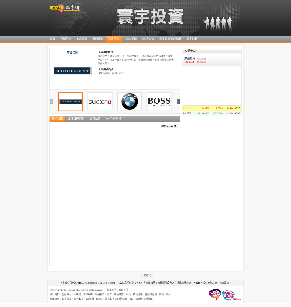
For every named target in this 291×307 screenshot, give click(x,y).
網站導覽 (119, 294)
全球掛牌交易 (76, 118)
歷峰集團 (72, 52)
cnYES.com (79, 290)
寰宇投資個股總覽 (170, 38)
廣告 (161, 294)
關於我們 (54, 294)
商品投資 (81, 38)
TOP (146, 275)
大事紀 (77, 294)
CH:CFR (187, 108)
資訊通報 (138, 294)
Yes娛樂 (90, 298)
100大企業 (148, 38)
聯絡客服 (123, 290)
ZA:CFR (187, 113)
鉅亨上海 (78, 298)
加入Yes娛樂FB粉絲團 (141, 298)
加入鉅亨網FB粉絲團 (116, 298)
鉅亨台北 (66, 298)
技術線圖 (57, 118)
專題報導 (98, 38)
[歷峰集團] (72, 72)
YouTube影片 (113, 118)
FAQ (128, 294)
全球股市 (65, 38)
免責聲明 (224, 282)
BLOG (99, 298)
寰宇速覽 (192, 38)
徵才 (168, 294)
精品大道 (114, 38)
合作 (109, 294)
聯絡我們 (100, 294)
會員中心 (66, 294)
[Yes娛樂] (215, 294)
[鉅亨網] (65, 12)
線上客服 (111, 290)
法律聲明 (88, 294)
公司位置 (95, 118)
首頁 (52, 38)
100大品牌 (131, 38)
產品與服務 (151, 294)
